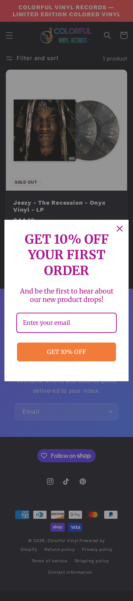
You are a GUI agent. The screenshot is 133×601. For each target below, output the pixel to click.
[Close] (120, 228)
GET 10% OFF (66, 351)
